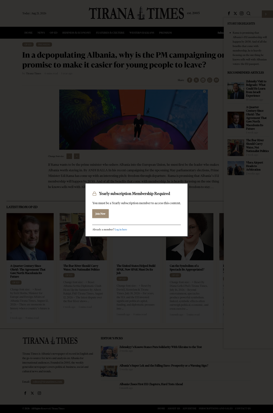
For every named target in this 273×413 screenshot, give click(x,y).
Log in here (121, 229)
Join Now (100, 213)
